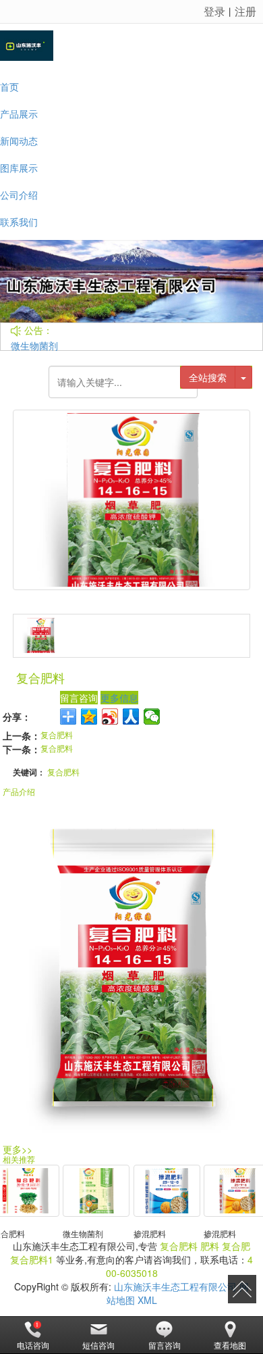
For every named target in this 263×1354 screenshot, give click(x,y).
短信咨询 (98, 1345)
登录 (214, 11)
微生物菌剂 (34, 345)
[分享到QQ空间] (89, 716)
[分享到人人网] (131, 716)
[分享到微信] (152, 716)
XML (147, 1300)
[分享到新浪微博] (110, 716)
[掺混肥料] (167, 1190)
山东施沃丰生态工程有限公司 (175, 1286)
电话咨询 (33, 1345)
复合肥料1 (31, 1259)
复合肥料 (56, 734)
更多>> (17, 1149)
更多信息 (119, 697)
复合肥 (236, 1246)
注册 (245, 11)
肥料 (209, 1246)
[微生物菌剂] (96, 1190)
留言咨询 (79, 697)
